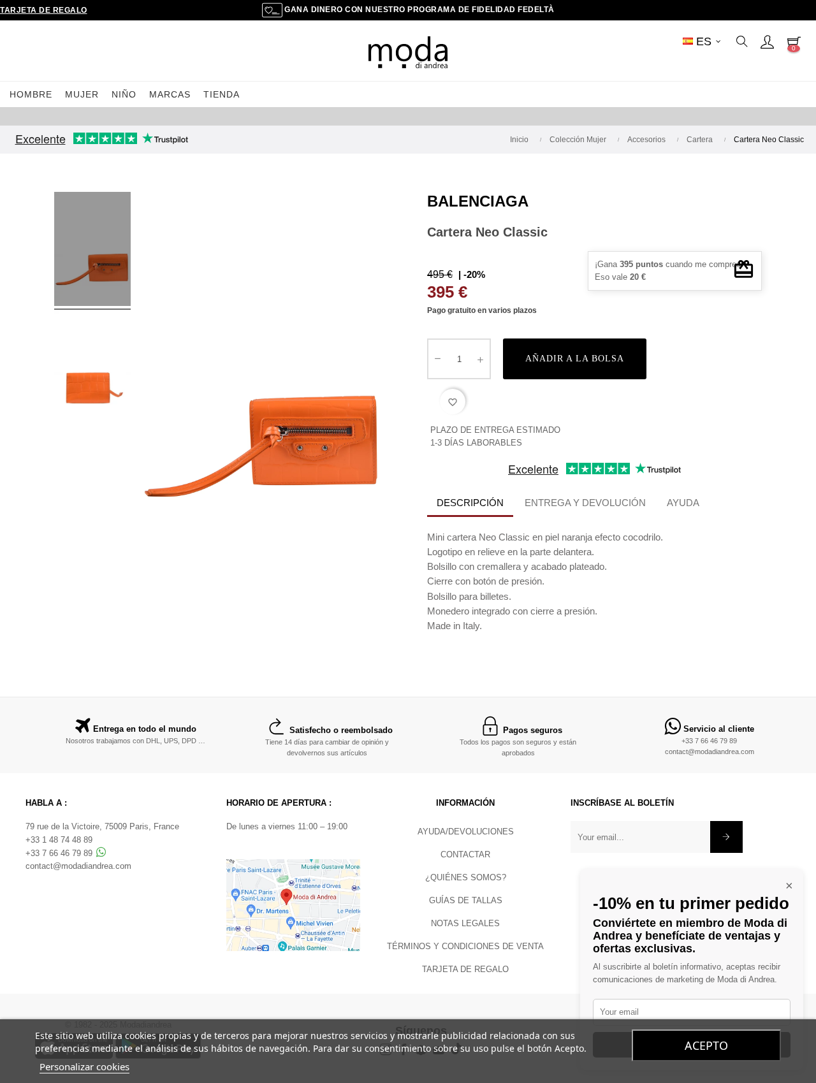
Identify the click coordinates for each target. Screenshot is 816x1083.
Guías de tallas (465, 900)
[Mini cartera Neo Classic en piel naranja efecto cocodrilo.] (92, 251)
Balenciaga (477, 201)
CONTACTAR (465, 854)
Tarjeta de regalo (43, 10)
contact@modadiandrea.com (709, 751)
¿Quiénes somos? (465, 877)
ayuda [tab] (683, 502)
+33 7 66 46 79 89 (709, 741)
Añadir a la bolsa (574, 358)
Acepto (706, 1045)
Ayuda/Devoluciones (466, 831)
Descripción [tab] (470, 502)
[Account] (767, 41)
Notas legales (465, 923)
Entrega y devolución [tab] (585, 502)
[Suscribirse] (726, 837)
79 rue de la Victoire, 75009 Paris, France (102, 826)
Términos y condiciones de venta (465, 946)
